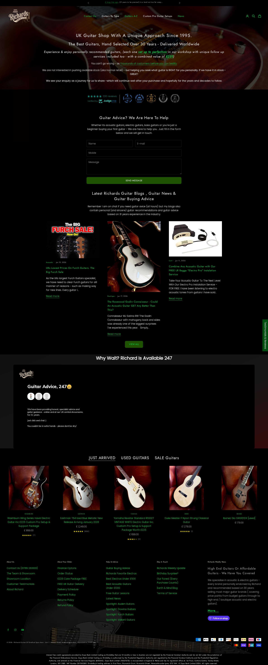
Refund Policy (65, 605)
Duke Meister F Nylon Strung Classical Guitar (187, 520)
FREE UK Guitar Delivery (71, 584)
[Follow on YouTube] (22, 629)
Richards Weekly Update (171, 568)
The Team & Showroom (21, 573)
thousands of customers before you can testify (148, 63)
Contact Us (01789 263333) (22, 568)
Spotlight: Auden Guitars (120, 604)
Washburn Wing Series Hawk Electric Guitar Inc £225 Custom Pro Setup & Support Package (28, 522)
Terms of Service (167, 593)
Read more (52, 296)
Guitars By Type (110, 16)
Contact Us (90, 16)
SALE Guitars (167, 458)
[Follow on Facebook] (8, 629)
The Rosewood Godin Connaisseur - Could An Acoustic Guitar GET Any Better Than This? (132, 306)
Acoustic (49, 262)
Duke (186, 514)
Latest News (113, 598)
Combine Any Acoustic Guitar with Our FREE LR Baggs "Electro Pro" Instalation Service (192, 270)
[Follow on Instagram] (15, 629)
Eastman (81, 514)
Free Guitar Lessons (117, 593)
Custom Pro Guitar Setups (157, 16)
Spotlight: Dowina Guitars (121, 609)
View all (134, 344)
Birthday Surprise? (167, 573)
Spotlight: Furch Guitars (119, 614)
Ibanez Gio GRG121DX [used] (239, 518)
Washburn (29, 514)
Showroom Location (18, 578)
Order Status (65, 573)
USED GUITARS (135, 458)
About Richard (15, 589)
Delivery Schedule (68, 589)
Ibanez (239, 514)
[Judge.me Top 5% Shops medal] (163, 98)
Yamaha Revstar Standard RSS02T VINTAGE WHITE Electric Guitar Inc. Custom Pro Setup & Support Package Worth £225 (134, 524)
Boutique (111, 296)
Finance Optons (67, 568)
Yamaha (134, 514)
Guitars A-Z (131, 16)
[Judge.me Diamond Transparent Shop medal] (127, 98)
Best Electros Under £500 (121, 578)
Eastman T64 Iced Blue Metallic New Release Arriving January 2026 (81, 520)
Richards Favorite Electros (121, 573)
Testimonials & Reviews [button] (265, 335)
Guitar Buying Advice (118, 568)
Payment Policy (67, 594)
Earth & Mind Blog (167, 588)
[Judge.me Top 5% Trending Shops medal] (175, 98)
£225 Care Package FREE (72, 578)
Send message (134, 180)
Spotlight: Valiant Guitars (120, 619)
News (181, 16)
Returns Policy (66, 600)
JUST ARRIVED (102, 458)
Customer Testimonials (20, 584)
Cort (170, 260)
